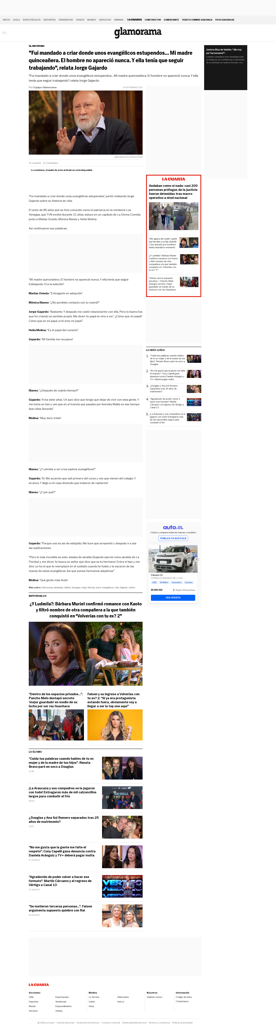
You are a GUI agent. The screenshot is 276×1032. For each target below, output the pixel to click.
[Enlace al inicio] (173, 179)
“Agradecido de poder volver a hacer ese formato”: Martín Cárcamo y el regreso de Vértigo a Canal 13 (60, 881)
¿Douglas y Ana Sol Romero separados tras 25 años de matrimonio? (64, 820)
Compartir (36, 163)
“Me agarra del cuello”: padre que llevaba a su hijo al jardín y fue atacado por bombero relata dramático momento (163, 243)
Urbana (118, 19)
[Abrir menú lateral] (5, 33)
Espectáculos (32, 19)
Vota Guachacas (224, 19)
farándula (58, 587)
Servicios (105, 19)
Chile (16, 19)
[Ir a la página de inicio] (138, 33)
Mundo (91, 19)
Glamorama (37, 46)
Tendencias (66, 19)
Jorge (84, 587)
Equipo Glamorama (44, 87)
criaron (132, 587)
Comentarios (52, 163)
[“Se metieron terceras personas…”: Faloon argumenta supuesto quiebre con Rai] (122, 916)
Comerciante (171, 19)
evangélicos (108, 587)
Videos (80, 19)
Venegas (76, 587)
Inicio (6, 19)
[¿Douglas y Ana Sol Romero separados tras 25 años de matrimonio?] (122, 827)
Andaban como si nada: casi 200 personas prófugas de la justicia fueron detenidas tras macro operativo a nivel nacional (173, 192)
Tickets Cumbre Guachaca (197, 19)
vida (117, 587)
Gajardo (124, 587)
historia (91, 587)
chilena (67, 587)
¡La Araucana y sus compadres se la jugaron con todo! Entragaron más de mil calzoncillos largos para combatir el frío (62, 792)
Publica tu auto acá (173, 538)
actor (98, 587)
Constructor (153, 19)
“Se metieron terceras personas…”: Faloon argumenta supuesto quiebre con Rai (60, 908)
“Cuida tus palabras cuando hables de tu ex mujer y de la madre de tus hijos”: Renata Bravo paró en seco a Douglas (61, 763)
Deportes (49, 19)
